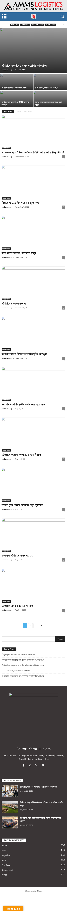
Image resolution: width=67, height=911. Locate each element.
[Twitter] (37, 765)
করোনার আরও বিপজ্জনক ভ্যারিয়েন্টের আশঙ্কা (24, 354)
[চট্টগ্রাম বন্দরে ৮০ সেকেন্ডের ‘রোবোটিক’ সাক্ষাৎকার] (10, 791)
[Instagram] (30, 765)
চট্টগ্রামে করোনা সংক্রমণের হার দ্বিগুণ (21, 454)
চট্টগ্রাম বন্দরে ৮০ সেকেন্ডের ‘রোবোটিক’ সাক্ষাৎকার (18, 654)
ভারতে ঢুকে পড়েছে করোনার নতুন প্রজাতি (22, 505)
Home (19, 111)
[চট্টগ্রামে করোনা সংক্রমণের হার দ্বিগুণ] (33, 435)
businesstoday (7, 70)
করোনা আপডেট (6, 148)
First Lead (25, 25)
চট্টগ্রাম (4, 875)
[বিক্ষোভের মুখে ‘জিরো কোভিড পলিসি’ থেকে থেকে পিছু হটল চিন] (33, 132)
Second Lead (37, 25)
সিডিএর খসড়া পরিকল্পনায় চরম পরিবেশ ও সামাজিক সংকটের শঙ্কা (23, 660)
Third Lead (50, 25)
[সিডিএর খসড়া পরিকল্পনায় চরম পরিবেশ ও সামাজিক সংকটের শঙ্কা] (10, 807)
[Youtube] (43, 765)
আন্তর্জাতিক (6, 855)
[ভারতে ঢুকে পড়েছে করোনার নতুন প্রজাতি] (33, 485)
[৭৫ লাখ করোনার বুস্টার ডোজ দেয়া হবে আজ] (33, 384)
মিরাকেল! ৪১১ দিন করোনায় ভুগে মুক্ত (21, 202)
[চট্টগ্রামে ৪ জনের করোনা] (33, 283)
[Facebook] (24, 765)
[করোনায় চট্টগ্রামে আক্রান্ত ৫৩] (33, 535)
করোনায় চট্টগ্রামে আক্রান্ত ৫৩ (17, 555)
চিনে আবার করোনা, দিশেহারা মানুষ (19, 253)
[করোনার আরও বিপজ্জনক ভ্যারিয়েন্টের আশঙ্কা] (33, 334)
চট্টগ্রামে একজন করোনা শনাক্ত (17, 605)
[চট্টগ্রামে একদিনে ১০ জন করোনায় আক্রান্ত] (33, 50)
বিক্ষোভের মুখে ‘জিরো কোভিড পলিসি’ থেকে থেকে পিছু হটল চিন (33, 152)
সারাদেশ (4, 845)
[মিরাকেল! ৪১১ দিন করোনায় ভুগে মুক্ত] (33, 183)
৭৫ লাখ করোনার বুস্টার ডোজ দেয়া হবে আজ (23, 404)
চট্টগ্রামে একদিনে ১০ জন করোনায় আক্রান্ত (24, 65)
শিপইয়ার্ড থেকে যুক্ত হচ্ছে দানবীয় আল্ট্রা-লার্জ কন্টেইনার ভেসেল (23, 665)
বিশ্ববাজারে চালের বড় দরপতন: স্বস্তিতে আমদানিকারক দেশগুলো (23, 676)
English (14, 25)
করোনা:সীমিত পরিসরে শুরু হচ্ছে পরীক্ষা (14, 87)
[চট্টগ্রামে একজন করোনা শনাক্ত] (33, 586)
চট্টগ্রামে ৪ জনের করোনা (14, 303)
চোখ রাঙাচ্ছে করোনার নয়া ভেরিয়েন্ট (46, 87)
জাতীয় (4, 850)
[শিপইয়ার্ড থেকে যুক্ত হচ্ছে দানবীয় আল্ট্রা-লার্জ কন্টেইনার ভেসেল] (10, 822)
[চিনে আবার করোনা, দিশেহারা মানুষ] (33, 233)
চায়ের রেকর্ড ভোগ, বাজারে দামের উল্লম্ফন (16, 670)
